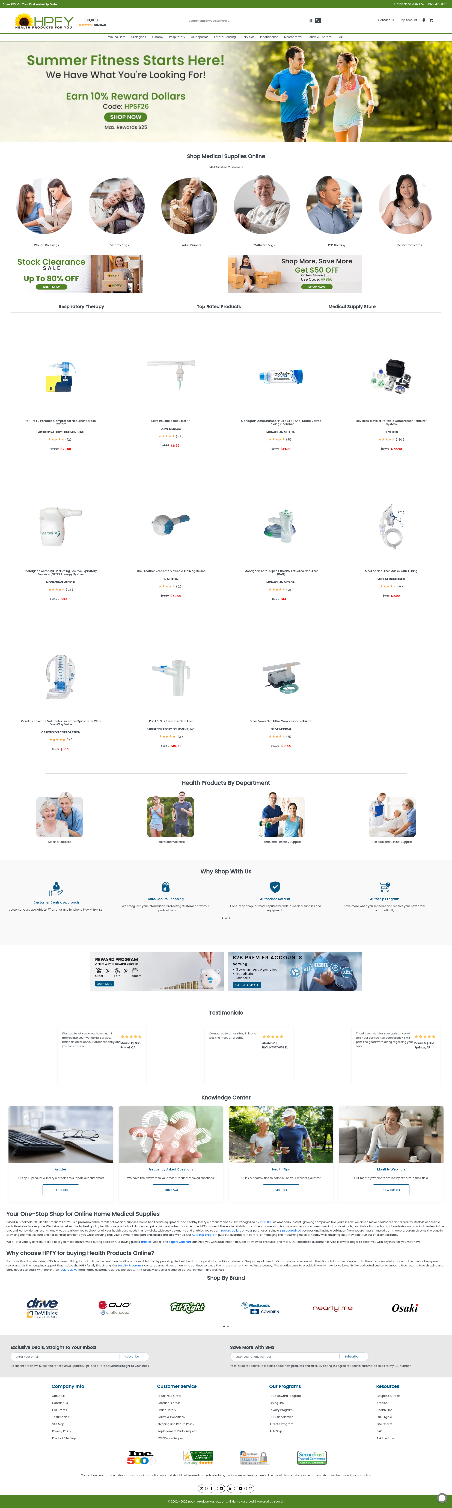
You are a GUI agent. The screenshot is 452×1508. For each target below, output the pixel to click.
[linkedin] (231, 1488)
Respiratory (177, 37)
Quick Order (35, 458)
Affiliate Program (281, 1424)
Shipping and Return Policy (175, 1424)
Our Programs (285, 1386)
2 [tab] (226, 918)
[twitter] (202, 1488)
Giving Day (277, 1403)
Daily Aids (247, 37)
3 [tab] (229, 918)
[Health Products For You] (44, 20)
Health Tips (384, 1410)
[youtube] (241, 1488)
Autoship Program (384, 899)
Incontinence (269, 37)
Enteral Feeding (225, 37)
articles (146, 1242)
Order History (166, 1410)
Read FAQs (171, 1190)
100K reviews (68, 1270)
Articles (61, 1169)
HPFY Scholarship (281, 1417)
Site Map (58, 1424)
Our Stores (59, 1410)
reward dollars (231, 1231)
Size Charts (384, 1424)
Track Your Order (169, 1396)
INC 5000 (266, 1222)
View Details (86, 458)
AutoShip (276, 1431)
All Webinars (391, 1190)
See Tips (281, 1190)
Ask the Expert (387, 1438)
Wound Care (117, 37)
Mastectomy (293, 37)
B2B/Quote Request (171, 1438)
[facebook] (211, 1488)
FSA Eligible (384, 1417)
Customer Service (177, 1386)
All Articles (60, 1190)
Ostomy (157, 37)
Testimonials (61, 1417)
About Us (58, 1396)
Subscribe (132, 1357)
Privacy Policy (61, 1431)
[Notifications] (424, 20)
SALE (341, 37)
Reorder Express (168, 1403)
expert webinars (180, 1242)
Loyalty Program (129, 1265)
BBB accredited (291, 1231)
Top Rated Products (219, 306)
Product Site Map (64, 1438)
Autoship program (205, 1235)
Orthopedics (199, 37)
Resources (387, 1386)
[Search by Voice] (311, 21)
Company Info (68, 1386)
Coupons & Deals (388, 1396)
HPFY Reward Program (285, 1396)
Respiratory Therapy (81, 306)
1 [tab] (222, 918)
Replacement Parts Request (177, 1431)
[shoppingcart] (431, 20)
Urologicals (139, 37)
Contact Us (386, 20)
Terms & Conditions (171, 1417)
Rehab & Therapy (320, 37)
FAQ (379, 1431)
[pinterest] (250, 1488)
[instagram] (221, 1488)
